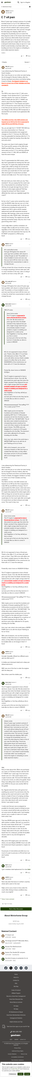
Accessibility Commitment (17, 1057)
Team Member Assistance (17, 1060)
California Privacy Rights (17, 1051)
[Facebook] (6, 968)
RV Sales (16, 1006)
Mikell (13, 948)
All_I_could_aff (8, 281)
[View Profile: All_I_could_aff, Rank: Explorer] (3, 282)
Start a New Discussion (16, 909)
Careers (16, 1039)
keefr (6, 864)
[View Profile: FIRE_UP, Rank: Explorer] (3, 67)
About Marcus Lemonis (16, 1002)
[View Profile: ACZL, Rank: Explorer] (2, 959)
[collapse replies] (16, 65)
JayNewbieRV (17, 943)
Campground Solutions (16, 1018)
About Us (16, 977)
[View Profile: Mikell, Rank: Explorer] (2, 947)
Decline (20, 1074)
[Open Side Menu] (2, 2)
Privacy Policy (17, 1048)
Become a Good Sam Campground (16, 996)
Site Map (16, 986)
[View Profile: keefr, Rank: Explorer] (3, 865)
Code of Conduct (16, 990)
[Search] (18, 2)
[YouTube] (16, 968)
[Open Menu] (30, 7)
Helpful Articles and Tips (16, 1021)
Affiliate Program (16, 993)
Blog (11, 1039)
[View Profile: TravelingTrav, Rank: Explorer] (2, 953)
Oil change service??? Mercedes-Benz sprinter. (16, 941)
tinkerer (7, 10)
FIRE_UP (7, 66)
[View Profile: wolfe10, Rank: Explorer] (3, 652)
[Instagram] (21, 968)
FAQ (16, 983)
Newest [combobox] (27, 62)
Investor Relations (12, 1054)
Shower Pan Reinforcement (13, 946)
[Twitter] (11, 968)
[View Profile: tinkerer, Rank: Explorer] (3, 12)
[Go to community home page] (7, 2)
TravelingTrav (15, 954)
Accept (27, 1074)
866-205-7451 (17, 1031)
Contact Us (16, 980)
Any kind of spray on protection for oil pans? (16, 958)
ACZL (14, 960)
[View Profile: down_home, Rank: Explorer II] (3, 304)
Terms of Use (24, 1054)
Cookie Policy (14, 1069)
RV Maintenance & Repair (16, 1012)
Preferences (12, 1074)
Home (16, 974)
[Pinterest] (26, 968)
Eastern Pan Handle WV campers (15, 952)
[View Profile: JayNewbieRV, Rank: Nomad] (2, 941)
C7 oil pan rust (9, 935)
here (29, 869)
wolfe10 (7, 651)
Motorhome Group (7, 6)
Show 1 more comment (8, 899)
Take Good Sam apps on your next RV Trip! (18, 1026)
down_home (8, 304)
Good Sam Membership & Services (16, 1015)
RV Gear (16, 1009)
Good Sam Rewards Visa (16, 999)
